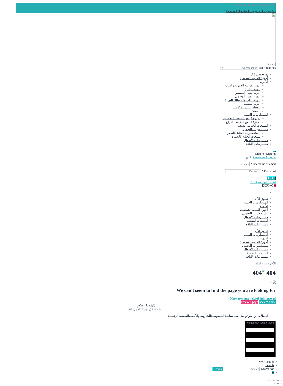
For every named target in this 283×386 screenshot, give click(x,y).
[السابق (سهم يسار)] (279, 383)
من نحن (252, 315)
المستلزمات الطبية (256, 114)
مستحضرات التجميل (255, 129)
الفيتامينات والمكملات (246, 107)
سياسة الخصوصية (222, 315)
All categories (259, 74)
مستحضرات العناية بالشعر (243, 132)
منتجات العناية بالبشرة (246, 136)
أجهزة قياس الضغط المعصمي (241, 118)
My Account (266, 361)
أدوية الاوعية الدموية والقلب (242, 85)
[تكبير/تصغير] (279, 380)
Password (269, 171)
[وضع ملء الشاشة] (276, 380)
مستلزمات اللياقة (257, 143)
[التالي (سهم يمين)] (276, 383)
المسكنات (254, 111)
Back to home (267, 302)
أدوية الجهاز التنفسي (247, 92)
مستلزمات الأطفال (256, 140)
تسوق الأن (261, 198)
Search (269, 365)
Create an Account (264, 157)
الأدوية (264, 81)
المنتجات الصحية (257, 220)
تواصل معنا (241, 315)
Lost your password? (263, 182)
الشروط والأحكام (200, 315)
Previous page (249, 302)
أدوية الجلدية (252, 89)
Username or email (263, 164)
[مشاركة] (272, 380)
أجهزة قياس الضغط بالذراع (243, 122)
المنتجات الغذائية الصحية (252, 125)
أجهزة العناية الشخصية (254, 78)
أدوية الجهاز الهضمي (247, 96)
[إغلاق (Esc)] (268, 380)
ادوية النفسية (252, 103)
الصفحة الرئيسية (178, 315)
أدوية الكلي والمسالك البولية (242, 100)
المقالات (262, 315)
